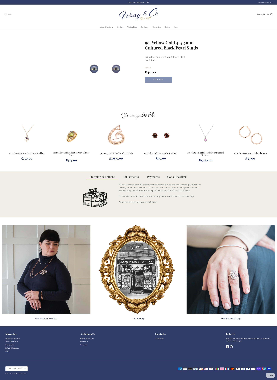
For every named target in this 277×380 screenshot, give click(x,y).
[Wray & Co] (138, 14)
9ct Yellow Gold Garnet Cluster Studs (160, 153)
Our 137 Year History (87, 338)
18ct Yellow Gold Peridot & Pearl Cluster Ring (71, 154)
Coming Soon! (159, 338)
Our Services (157, 27)
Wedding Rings (132, 27)
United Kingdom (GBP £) (264, 2)
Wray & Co (12, 373)
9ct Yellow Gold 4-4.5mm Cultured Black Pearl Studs (171, 45)
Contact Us (83, 345)
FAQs (7, 351)
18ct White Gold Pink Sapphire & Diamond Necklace (205, 154)
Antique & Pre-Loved (106, 27)
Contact (167, 27)
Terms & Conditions (11, 342)
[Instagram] (231, 346)
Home (176, 27)
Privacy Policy (9, 345)
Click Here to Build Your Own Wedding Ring (138, 2)
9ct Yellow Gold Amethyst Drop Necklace (27, 153)
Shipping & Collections (12, 338)
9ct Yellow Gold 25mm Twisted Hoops (250, 153)
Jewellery (120, 27)
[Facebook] (227, 346)
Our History (144, 27)
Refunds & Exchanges (12, 348)
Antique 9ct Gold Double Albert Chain (116, 153)
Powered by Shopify (21, 373)
